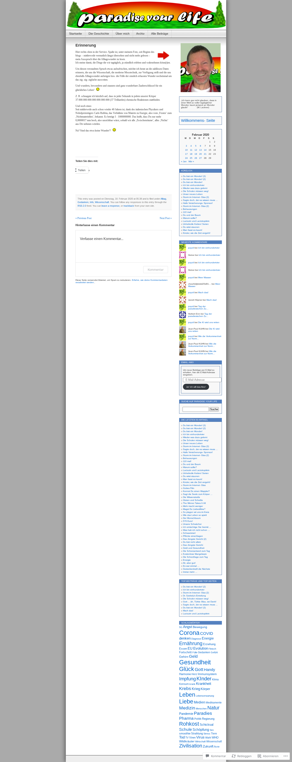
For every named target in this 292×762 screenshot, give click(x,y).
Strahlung (197, 733)
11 (191, 150)
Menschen (201, 708)
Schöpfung (201, 729)
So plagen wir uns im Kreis (196, 512)
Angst (187, 627)
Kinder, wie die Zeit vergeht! (196, 233)
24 (186, 158)
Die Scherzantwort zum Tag (196, 551)
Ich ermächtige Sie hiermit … (197, 527)
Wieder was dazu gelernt (195, 188)
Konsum (184, 684)
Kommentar (156, 269)
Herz (194, 674)
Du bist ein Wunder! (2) (194, 179)
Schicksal (206, 724)
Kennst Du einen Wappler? (196, 491)
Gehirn (183, 656)
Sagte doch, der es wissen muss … (200, 200)
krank (192, 684)
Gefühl (214, 652)
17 (186, 154)
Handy (209, 669)
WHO (215, 737)
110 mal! (187, 212)
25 (191, 158)
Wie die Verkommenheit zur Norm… (202, 345)
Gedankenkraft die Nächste (196, 569)
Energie (187, 560)
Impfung (187, 678)
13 (200, 150)
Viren (192, 737)
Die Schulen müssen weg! (196, 191)
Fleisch (212, 648)
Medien (199, 702)
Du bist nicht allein (192, 542)
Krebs (185, 688)
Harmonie (185, 674)
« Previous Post (83, 218)
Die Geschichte (98, 33)
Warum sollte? (190, 218)
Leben (187, 694)
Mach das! (203, 292)
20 (200, 154)
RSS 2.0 (82, 205)
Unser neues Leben (193, 194)
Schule (185, 729)
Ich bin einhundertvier (193, 185)
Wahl (208, 737)
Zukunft (208, 746)
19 (196, 154)
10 (186, 150)
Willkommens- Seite (198, 120)
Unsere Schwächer (192, 524)
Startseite (75, 33)
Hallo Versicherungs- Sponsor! (198, 203)
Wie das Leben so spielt (195, 515)
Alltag (163, 198)
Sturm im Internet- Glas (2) (196, 206)
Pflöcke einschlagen (193, 536)
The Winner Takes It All (194, 503)
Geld (193, 656)
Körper (205, 689)
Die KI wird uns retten (208, 322)
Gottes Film (188, 488)
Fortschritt (185, 652)
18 (191, 154)
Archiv (140, 33)
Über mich (123, 33)
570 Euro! (188, 521)
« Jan (184, 161)
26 (196, 158)
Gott (199, 669)
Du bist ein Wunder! (192, 182)
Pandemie (186, 713)
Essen (183, 648)
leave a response (110, 205)
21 (205, 154)
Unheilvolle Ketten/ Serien (196, 224)
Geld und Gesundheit (193, 548)
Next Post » (166, 218)
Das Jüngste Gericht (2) (194, 539)
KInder (203, 678)
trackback (129, 205)
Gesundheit (195, 662)
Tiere (214, 733)
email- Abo (187, 362)
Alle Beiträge (159, 33)
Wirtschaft (200, 741)
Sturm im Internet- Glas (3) (196, 197)
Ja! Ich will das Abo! (196, 387)
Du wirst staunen (191, 227)
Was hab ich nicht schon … (196, 530)
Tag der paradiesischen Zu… (198, 307)
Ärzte (217, 746)
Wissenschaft (102, 202)
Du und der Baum (192, 215)
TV (187, 737)
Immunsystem (207, 674)
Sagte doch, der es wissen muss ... (200, 604)
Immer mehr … (190, 572)
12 (196, 150)
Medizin (187, 707)
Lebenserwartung (205, 695)
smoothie (184, 733)
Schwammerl (189, 533)
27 (200, 158)
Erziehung (209, 644)
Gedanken (83, 202)
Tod (182, 737)
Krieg (196, 689)
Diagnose (196, 638)
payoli (191, 248)
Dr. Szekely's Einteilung (194, 595)
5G (180, 627)
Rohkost (189, 724)
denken (185, 638)
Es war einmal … (191, 566)
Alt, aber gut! (189, 563)
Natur (213, 708)
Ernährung (190, 643)
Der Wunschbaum (192, 518)
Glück (186, 669)
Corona (189, 632)
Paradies (203, 713)
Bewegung (200, 627)
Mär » (191, 161)
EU (190, 648)
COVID (206, 633)
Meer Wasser (204, 277)
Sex (212, 730)
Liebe (186, 701)
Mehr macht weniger (193, 506)
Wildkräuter (187, 741)
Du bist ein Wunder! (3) (194, 176)
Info (92, 202)
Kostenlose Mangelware (195, 554)
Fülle (194, 652)
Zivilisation (190, 746)
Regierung (208, 718)
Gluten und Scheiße (193, 500)
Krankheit (203, 684)
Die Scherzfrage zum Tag (195, 557)
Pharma (186, 718)
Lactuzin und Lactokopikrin (196, 221)
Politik (197, 718)
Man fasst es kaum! (192, 230)
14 (205, 150)
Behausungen (190, 209)
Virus (200, 737)
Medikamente (214, 702)
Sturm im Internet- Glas (194, 485)
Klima (215, 679)
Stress (207, 733)
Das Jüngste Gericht (193, 545)
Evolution (200, 648)
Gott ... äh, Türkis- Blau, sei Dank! (199, 601)
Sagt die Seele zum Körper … (197, 494)
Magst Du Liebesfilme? (194, 509)
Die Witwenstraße (191, 497)
